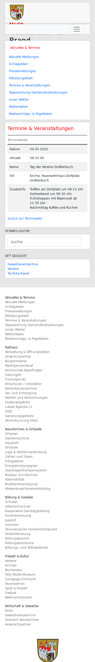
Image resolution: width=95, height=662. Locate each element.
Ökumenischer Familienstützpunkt (31, 529)
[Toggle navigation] (77, 29)
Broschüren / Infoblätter (23, 383)
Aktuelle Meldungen (24, 56)
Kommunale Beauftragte (23, 370)
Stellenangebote (17, 402)
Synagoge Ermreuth (20, 579)
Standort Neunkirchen (22, 619)
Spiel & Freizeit (16, 588)
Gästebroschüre (17, 438)
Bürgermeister (16, 361)
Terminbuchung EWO (21, 420)
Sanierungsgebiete (19, 415)
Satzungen (13, 374)
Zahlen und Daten (19, 456)
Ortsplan (11, 433)
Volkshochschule (17, 506)
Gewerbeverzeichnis (23, 264)
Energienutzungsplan (21, 465)
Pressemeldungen (22, 71)
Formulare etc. (16, 379)
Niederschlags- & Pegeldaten (30, 113)
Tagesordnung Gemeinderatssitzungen (38, 92)
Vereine (13, 268)
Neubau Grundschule (21, 474)
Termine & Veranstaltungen (29, 85)
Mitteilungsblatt (21, 78)
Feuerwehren (15, 583)
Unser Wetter (19, 99)
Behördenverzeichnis (21, 388)
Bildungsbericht (17, 538)
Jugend (10, 520)
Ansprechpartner (18, 356)
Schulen (11, 501)
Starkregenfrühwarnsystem (26, 470)
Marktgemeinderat (19, 365)
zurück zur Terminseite (25, 218)
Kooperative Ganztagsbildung (27, 511)
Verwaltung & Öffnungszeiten (27, 351)
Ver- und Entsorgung (21, 393)
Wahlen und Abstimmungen (26, 397)
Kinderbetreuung (18, 515)
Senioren (11, 524)
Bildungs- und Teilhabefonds (26, 547)
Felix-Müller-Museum (20, 574)
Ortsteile (11, 447)
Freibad (10, 592)
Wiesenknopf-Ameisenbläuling (27, 488)
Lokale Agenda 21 (18, 406)
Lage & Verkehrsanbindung (26, 452)
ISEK (8, 411)
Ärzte (9, 610)
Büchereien (13, 569)
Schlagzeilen (18, 63)
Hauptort (12, 442)
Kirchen (11, 565)
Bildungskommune (19, 543)
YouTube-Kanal (18, 273)
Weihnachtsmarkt (18, 597)
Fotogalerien (14, 461)
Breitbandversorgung (21, 484)
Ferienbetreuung (17, 533)
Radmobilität (14, 479)
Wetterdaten (18, 106)
